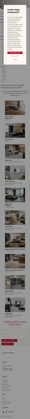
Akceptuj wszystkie (15, 52)
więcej (10, 49)
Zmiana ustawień (15, 56)
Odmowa (15, 59)
